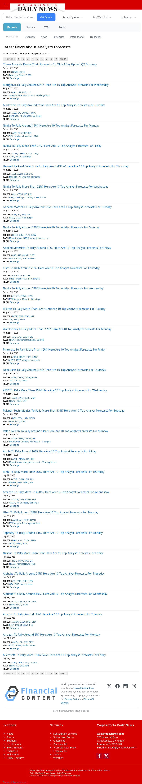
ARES (21, 438)
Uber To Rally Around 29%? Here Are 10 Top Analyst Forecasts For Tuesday (50, 512)
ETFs (47, 27)
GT (25, 194)
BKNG (28, 499)
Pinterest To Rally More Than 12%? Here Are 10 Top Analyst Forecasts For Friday (54, 349)
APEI (19, 336)
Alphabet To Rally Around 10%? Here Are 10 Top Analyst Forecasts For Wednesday (55, 594)
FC (19, 214)
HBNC (33, 112)
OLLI (18, 217)
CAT (27, 397)
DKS (34, 499)
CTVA (30, 296)
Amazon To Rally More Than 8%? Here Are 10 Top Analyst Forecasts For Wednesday (56, 492)
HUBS (34, 377)
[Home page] (37, 7)
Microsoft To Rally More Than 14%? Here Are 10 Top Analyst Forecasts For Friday (54, 655)
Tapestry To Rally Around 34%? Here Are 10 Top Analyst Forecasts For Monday (53, 533)
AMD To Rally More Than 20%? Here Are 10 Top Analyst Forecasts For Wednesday (55, 390)
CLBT (31, 255)
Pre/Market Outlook (25, 339)
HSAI (25, 543)
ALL (14, 194)
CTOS (20, 194)
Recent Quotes (71, 17)
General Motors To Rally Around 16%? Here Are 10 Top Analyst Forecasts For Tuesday (57, 207)
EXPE (28, 357)
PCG (31, 624)
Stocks (30, 27)
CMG (19, 581)
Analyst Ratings (16, 197)
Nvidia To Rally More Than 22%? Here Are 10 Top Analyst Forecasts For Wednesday (55, 186)
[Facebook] (117, 694)
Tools (62, 27)
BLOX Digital (75, 776)
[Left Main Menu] (6, 5)
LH (31, 560)
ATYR (14, 153)
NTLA (11, 339)
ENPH (25, 581)
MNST (35, 357)
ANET (21, 397)
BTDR (15, 235)
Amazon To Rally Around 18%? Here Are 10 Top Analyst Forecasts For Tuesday (52, 614)
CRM (21, 235)
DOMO (25, 112)
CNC (20, 540)
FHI (34, 438)
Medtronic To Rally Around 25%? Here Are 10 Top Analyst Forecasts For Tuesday (54, 105)
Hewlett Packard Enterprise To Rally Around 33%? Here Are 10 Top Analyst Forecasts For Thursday (65, 166)
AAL (14, 92)
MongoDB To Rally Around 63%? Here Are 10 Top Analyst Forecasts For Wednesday (56, 85)
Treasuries (95, 36)
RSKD (11, 217)
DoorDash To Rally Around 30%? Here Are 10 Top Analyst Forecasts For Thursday (54, 370)
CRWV (23, 296)
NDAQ (12, 563)
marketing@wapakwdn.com (120, 747)
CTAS (25, 662)
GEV (31, 581)
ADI (14, 173)
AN (20, 520)
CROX (15, 357)
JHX (30, 194)
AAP (14, 255)
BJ (19, 133)
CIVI (26, 173)
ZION (25, 604)
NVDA (18, 156)
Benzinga (14, 78)
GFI (29, 133)
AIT (19, 255)
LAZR (27, 235)
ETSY (34, 621)
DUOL (27, 540)
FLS (31, 479)
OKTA (22, 72)
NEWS (15, 72)
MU (32, 316)
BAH (14, 540)
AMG (14, 438)
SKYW (12, 543)
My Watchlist (100, 17)
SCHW (18, 645)
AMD (14, 397)
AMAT (25, 255)
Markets (12, 27)
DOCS (22, 357)
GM (28, 214)
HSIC (14, 560)
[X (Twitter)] (109, 694)
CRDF (33, 397)
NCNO (31, 95)
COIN (18, 258)
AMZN (22, 459)
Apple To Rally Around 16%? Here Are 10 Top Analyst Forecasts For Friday (49, 451)
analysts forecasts (18, 95)
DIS (31, 336)
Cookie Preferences (64, 773)
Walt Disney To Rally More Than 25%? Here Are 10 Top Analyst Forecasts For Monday (57, 329)
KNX (27, 560)
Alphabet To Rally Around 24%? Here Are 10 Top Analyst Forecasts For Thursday (54, 573)
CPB (14, 214)
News (44, 36)
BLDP (14, 316)
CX (19, 112)
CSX (26, 642)
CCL (14, 601)
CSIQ (35, 153)
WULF (12, 258)
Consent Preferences (14, 782)
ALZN (20, 173)
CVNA (21, 479)
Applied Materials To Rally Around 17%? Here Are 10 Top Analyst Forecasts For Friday (57, 248)
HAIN (33, 540)
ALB (14, 112)
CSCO (19, 275)
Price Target (27, 217)
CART (26, 520)
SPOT (18, 604)
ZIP (10, 319)
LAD (26, 418)
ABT (14, 662)
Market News (15, 238)
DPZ (28, 621)
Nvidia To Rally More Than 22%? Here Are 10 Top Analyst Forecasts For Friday (52, 146)
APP (14, 377)
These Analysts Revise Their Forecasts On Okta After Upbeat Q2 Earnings (50, 64)
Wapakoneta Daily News (52, 770)
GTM (20, 418)
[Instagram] (133, 694)
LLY (29, 92)
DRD (31, 173)
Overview (30, 36)
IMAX (20, 560)
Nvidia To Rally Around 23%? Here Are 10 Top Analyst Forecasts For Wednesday (53, 288)
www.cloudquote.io (84, 688)
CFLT (14, 479)
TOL (11, 136)
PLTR (23, 421)
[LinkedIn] (125, 694)
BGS (14, 418)
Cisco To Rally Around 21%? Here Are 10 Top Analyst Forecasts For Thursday (51, 268)
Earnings (13, 75)
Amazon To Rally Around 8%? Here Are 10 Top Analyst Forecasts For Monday (51, 634)
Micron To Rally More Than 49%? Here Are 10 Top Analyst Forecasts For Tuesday (54, 309)
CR (21, 642)
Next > (63, 58)
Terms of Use (97, 770)
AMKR (15, 520)
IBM (27, 665)
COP (20, 601)
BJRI (32, 459)
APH (20, 662)
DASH (25, 336)
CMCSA (28, 438)
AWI (22, 499)
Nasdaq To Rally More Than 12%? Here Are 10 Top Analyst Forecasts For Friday (53, 553)
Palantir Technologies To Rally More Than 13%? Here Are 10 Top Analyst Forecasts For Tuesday (63, 410)
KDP (24, 92)
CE (13, 275)
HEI (19, 92)
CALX (22, 621)
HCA (25, 278)
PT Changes (25, 115)
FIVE (23, 214)
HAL (34, 601)
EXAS (26, 316)
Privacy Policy (72, 699)
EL (29, 275)
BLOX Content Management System (52, 776)
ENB (21, 316)
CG (17, 296)
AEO (14, 133)
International (77, 36)
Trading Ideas (43, 95)
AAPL (14, 459)
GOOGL (27, 601)
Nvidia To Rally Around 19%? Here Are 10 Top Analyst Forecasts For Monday (51, 125)
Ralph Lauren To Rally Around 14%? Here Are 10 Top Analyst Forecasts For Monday (55, 431)
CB (13, 581)
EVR (27, 479)
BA (27, 459)
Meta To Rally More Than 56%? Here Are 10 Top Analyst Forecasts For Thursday (53, 472)
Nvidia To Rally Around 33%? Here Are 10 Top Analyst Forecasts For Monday (51, 227)
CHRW (22, 153)
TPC (11, 380)
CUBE (24, 133)
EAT (25, 275)
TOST (18, 400)
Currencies (58, 36)
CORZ (29, 153)
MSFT (25, 482)
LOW (33, 235)
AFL (14, 336)
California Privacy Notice (45, 773)
